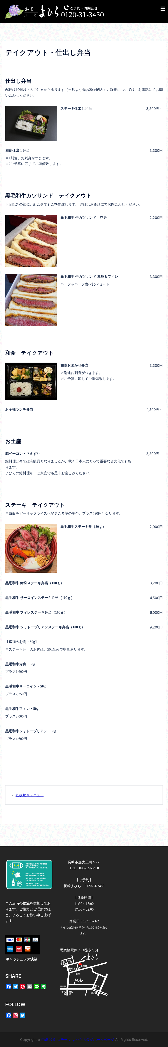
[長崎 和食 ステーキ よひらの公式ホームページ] (54, 11)
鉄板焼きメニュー (30, 795)
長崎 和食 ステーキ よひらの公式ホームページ (78, 1039)
